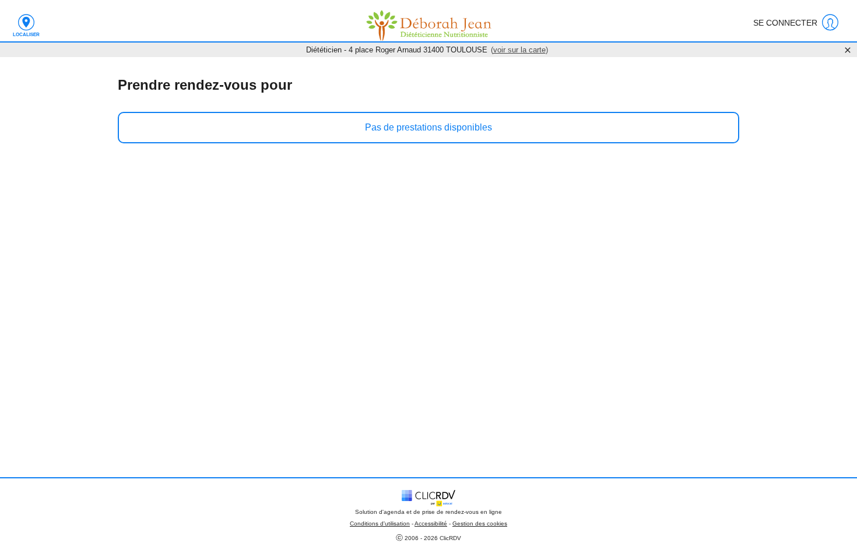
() (519, 49)
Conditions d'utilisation (380, 523)
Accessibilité (431, 523)
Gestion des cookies (479, 523)
